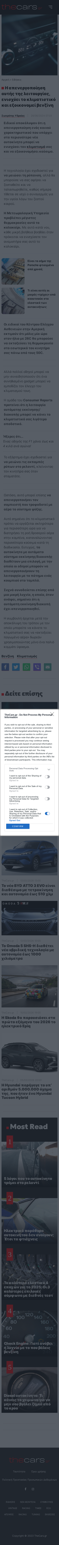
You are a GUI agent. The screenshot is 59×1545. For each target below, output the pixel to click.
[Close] (53, 715)
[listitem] (29, 769)
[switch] (47, 776)
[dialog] (29, 772)
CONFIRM (17, 826)
